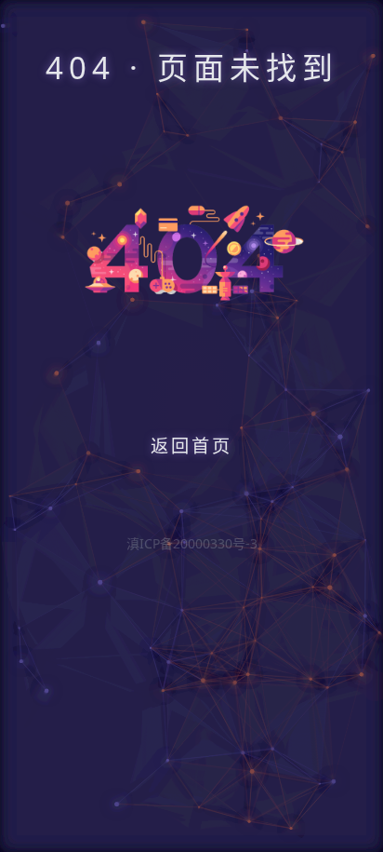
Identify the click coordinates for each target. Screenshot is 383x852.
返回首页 (191, 445)
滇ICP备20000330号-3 (192, 543)
